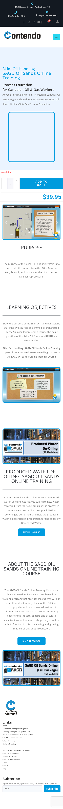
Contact (6, 765)
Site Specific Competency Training (16, 750)
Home (5, 725)
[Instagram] (29, 22)
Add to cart (41, 183)
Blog (4, 768)
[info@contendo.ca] (47, 12)
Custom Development (11, 759)
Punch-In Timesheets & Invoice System (18, 735)
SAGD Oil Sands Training (12, 738)
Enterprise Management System (15, 728)
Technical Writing (9, 756)
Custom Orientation (10, 753)
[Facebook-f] (24, 22)
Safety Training (8, 741)
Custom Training (9, 744)
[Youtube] (39, 22)
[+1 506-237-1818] (15, 12)
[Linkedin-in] (34, 22)
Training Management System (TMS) (17, 731)
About (5, 762)
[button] (6, 222)
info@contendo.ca (47, 15)
